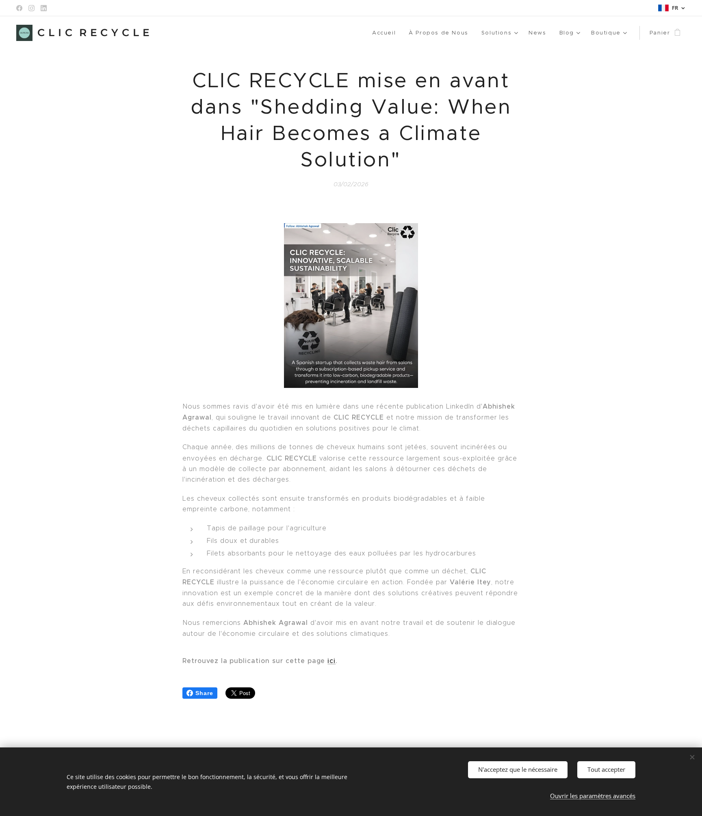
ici (331, 661)
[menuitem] (386, 33)
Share (204, 693)
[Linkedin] (44, 8)
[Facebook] (19, 8)
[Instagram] (31, 8)
